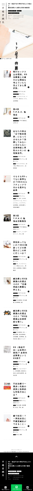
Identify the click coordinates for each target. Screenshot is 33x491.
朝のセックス (23, 98)
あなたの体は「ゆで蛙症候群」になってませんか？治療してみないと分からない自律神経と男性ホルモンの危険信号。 (19, 142)
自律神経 (15, 101)
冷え (20, 234)
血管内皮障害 (20, 373)
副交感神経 (22, 334)
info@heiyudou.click (14, 13)
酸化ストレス (21, 339)
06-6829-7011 (12, 10)
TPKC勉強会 (23, 120)
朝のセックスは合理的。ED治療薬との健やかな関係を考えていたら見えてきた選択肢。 (20, 80)
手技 (20, 407)
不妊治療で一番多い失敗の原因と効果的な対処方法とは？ (19, 389)
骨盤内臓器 (16, 207)
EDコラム (22, 94)
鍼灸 (21, 434)
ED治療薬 (19, 300)
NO (24, 332)
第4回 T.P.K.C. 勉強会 (19, 112)
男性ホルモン (20, 166)
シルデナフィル (20, 96)
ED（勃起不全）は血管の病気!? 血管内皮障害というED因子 (20, 352)
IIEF (20, 198)
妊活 (16, 407)
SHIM (24, 198)
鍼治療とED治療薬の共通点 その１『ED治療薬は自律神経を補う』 (20, 316)
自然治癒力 (22, 205)
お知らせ (15, 122)
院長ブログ (16, 229)
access (19, 10)
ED (17, 198)
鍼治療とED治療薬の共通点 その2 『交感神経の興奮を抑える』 (20, 284)
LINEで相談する (16, 489)
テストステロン (20, 163)
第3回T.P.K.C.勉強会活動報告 (19, 218)
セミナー (18, 231)
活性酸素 (15, 336)
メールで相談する (27, 489)
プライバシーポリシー (16, 449)
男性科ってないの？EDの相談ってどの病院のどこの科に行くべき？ (20, 247)
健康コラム (22, 400)
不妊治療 (18, 405)
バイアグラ (22, 203)
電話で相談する (5, 489)
